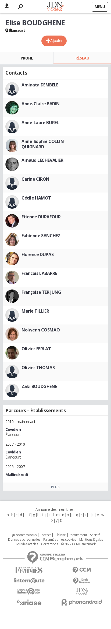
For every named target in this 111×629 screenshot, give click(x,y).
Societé (95, 535)
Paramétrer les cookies (59, 539)
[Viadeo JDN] (81, 591)
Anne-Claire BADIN (41, 104)
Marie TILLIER (35, 311)
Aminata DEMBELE (40, 85)
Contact (45, 535)
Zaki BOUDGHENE (39, 386)
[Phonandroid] (81, 602)
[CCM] (81, 570)
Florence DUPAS (37, 254)
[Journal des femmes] (29, 570)
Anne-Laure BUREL (40, 122)
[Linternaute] (29, 580)
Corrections (49, 544)
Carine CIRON (35, 179)
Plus (55, 486)
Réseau (82, 58)
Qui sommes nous (23, 535)
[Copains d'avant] (29, 591)
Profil (27, 58)
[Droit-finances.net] (81, 581)
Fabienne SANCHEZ (41, 236)
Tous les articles (26, 544)
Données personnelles (24, 539)
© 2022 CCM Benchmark (78, 544)
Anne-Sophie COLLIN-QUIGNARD (43, 144)
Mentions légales (91, 539)
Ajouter (56, 40)
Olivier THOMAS (38, 368)
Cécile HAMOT (36, 198)
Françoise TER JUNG (41, 292)
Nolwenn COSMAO (41, 330)
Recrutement (78, 535)
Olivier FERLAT (36, 349)
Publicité (60, 535)
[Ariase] (29, 602)
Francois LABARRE (39, 273)
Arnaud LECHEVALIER (42, 160)
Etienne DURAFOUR (41, 217)
